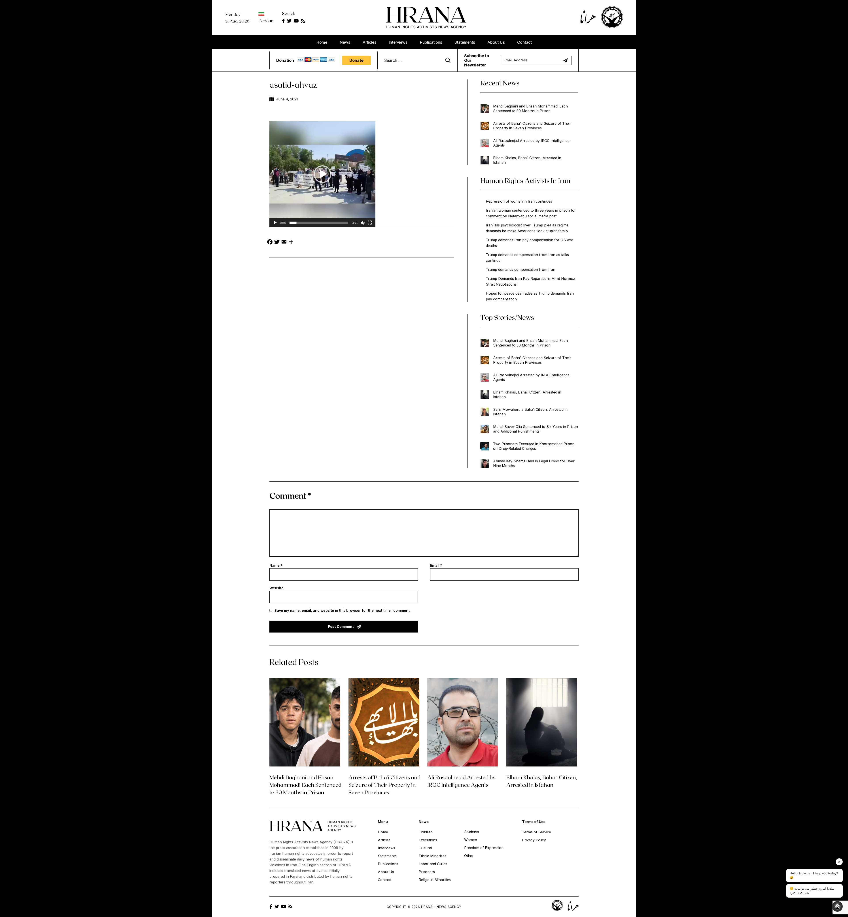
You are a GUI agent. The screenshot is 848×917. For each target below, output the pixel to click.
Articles (369, 42)
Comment (290, 495)
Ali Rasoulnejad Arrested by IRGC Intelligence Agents (531, 142)
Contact (524, 42)
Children (426, 832)
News (345, 42)
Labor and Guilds (433, 864)
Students (471, 832)
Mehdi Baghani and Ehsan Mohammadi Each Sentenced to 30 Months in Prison (530, 108)
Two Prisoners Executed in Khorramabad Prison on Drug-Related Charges (533, 446)
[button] (322, 174)
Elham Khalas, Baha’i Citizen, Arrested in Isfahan (527, 160)
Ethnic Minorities (432, 856)
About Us (496, 42)
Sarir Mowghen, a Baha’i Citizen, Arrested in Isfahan (530, 411)
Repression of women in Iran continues (519, 201)
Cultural (425, 848)
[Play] (275, 222)
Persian (265, 20)
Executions (428, 840)
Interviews (398, 42)
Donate (356, 60)
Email (436, 565)
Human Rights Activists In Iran (525, 180)
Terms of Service (536, 832)
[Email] (284, 242)
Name (275, 565)
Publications (431, 42)
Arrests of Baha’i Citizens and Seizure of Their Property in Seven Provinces (532, 125)
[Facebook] (269, 242)
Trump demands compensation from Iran (520, 269)
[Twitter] (276, 242)
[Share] (291, 242)
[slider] (319, 223)
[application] (322, 174)
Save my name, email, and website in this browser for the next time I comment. (342, 610)
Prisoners (427, 872)
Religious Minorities (435, 879)
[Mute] (362, 222)
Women (470, 840)
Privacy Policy (534, 840)
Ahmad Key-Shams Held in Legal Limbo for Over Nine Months (534, 463)
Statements (464, 42)
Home (321, 42)
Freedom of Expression (484, 847)
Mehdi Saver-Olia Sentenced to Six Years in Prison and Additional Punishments (535, 428)
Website (276, 588)
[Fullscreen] (369, 222)
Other (469, 855)
